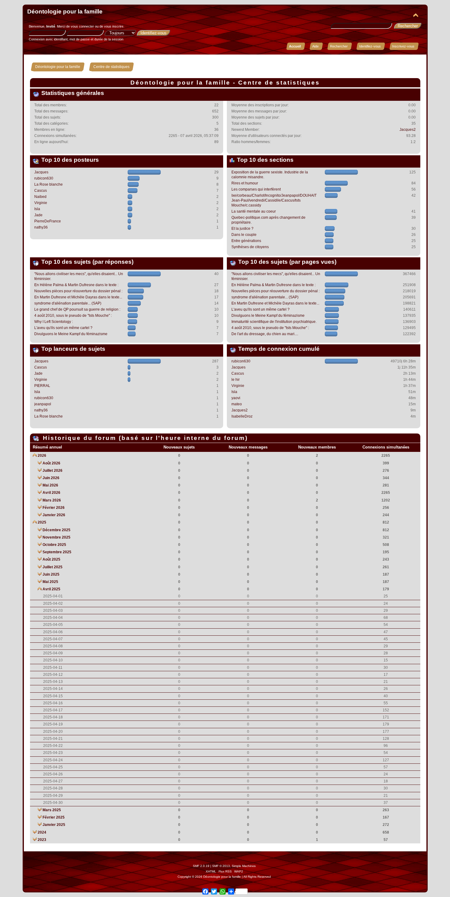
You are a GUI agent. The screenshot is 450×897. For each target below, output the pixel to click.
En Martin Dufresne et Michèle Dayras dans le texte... (78, 297)
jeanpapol (42, 404)
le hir (235, 379)
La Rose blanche (48, 184)
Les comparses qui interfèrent (256, 189)
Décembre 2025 (56, 530)
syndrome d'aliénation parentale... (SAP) (67, 303)
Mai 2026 (50, 485)
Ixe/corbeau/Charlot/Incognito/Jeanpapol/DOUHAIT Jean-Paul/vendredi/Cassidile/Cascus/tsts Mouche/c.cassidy (274, 200)
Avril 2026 (51, 492)
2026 (42, 455)
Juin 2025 (51, 574)
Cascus (40, 190)
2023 (42, 840)
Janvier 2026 (54, 515)
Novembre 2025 (56, 537)
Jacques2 (407, 129)
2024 (42, 832)
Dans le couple (244, 235)
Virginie (40, 203)
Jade (38, 215)
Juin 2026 (51, 478)
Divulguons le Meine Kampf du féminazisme (70, 334)
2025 (42, 522)
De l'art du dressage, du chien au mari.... (264, 334)
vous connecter (82, 26)
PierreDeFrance (47, 221)
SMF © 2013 (221, 866)
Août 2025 (51, 559)
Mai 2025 (50, 582)
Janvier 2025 (54, 825)
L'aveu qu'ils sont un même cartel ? (63, 328)
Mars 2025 (52, 810)
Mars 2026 (52, 500)
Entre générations (246, 241)
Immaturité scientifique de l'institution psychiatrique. (274, 322)
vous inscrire (113, 26)
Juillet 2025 (52, 567)
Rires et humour (244, 183)
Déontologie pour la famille (65, 11)
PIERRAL (42, 386)
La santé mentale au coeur (253, 211)
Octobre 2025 (54, 545)
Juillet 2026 (52, 470)
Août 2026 (51, 463)
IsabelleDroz (242, 416)
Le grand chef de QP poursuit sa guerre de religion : (77, 309)
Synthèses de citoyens (250, 247)
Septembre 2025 (57, 552)
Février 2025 (54, 817)
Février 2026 (54, 507)
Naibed (40, 197)
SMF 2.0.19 (201, 866)
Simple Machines (244, 866)
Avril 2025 (51, 589)
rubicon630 (43, 178)
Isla (37, 209)
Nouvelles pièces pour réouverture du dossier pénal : (78, 291)
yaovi (235, 398)
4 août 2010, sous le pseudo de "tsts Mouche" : (73, 315)
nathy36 (41, 227)
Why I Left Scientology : (53, 322)
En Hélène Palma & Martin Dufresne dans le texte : (76, 285)
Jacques (41, 172)
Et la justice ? (242, 228)
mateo (236, 404)
